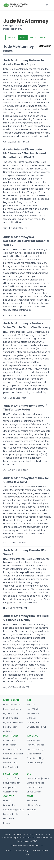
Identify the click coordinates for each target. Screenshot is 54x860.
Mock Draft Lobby (11, 704)
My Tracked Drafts (12, 749)
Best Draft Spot (10, 767)
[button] (47, 5)
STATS (33, 37)
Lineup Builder (34, 791)
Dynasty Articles (11, 814)
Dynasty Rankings (35, 758)
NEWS (22, 37)
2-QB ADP (31, 718)
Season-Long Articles (13, 809)
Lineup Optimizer (11, 782)
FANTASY (12, 37)
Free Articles (9, 805)
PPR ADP (31, 704)
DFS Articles (8, 818)
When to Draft (10, 762)
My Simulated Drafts (13, 722)
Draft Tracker (9, 744)
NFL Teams (32, 800)
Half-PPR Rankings (35, 744)
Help (29, 814)
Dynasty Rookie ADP (36, 726)
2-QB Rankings (34, 753)
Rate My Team (10, 726)
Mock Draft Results (12, 709)
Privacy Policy (22, 850)
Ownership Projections (38, 778)
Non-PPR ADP (33, 713)
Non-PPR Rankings (36, 749)
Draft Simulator (10, 718)
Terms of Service (40, 850)
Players (6, 823)
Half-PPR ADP (33, 709)
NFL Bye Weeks (34, 805)
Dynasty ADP (33, 722)
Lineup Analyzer (11, 787)
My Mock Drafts (10, 713)
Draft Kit (7, 800)
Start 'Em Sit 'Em (11, 778)
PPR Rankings (33, 740)
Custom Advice (11, 791)
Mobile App (8, 731)
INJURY (43, 37)
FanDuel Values (34, 787)
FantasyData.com (35, 845)
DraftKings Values (35, 782)
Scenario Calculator (13, 753)
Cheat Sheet (9, 740)
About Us (31, 809)
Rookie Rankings (35, 762)
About (8, 850)
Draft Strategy (10, 758)
